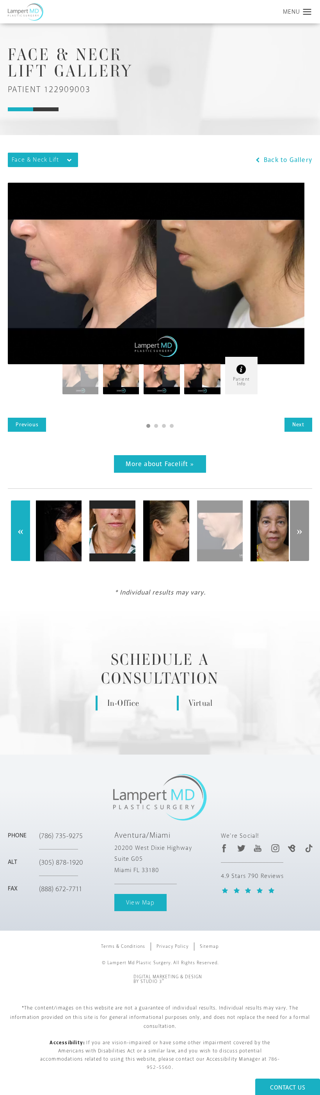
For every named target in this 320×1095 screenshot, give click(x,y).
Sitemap (209, 946)
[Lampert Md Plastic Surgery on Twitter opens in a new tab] (241, 848)
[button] (307, 12)
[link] (69, 835)
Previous (27, 424)
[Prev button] (20, 530)
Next (298, 424)
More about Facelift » (160, 464)
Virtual (200, 703)
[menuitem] (224, 848)
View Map (140, 902)
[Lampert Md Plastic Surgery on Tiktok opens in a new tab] (308, 848)
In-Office (123, 703)
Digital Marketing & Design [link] (167, 979)
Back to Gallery (287, 160)
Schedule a (160, 669)
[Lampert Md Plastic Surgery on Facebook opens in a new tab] (224, 848)
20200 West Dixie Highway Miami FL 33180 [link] (153, 859)
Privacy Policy (172, 946)
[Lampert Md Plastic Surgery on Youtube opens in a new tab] (258, 848)
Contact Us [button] (287, 1087)
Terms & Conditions (123, 946)
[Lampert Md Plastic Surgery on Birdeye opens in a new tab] (292, 848)
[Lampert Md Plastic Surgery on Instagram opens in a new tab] (275, 848)
